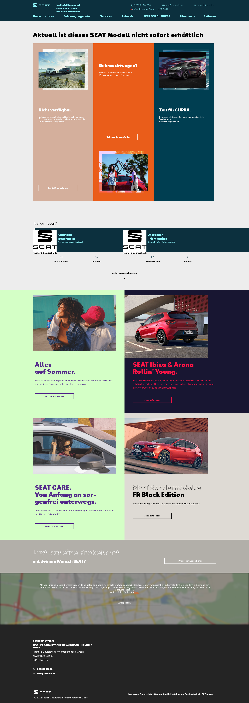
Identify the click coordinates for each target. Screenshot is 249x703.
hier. (136, 592)
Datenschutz (146, 694)
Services (106, 16)
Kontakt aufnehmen (58, 188)
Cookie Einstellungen (173, 694)
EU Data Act (207, 694)
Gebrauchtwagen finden (118, 137)
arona (51, 16)
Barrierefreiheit (193, 694)
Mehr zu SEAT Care (54, 526)
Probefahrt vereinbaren (190, 561)
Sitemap (157, 694)
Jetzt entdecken (152, 400)
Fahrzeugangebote (77, 16)
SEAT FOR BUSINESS (156, 16)
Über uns (186, 16)
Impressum (133, 694)
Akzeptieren (124, 603)
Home (37, 16)
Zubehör (127, 16)
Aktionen (209, 16)
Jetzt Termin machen (54, 396)
